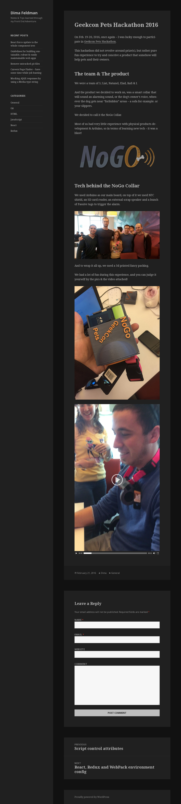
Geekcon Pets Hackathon (100, 41)
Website (80, 649)
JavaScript (16, 119)
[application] (117, 479)
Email (79, 634)
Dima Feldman (24, 12)
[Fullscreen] (158, 553)
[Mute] (154, 553)
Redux (14, 130)
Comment (81, 664)
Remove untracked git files (25, 63)
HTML (14, 113)
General (15, 102)
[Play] (76, 553)
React (14, 125)
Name (79, 619)
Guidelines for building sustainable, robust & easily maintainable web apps (25, 55)
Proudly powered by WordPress (92, 796)
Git (12, 108)
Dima (103, 573)
